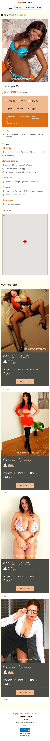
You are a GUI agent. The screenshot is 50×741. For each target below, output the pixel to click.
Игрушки (24, 169)
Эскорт (7, 165)
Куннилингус (10, 155)
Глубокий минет (11, 169)
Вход (39, 7)
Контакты (25, 725)
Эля (4, 596)
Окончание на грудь (13, 172)
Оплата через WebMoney (25, 722)
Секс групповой (39, 152)
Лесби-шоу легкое (31, 182)
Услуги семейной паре (23, 165)
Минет (26, 152)
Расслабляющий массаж (15, 195)
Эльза (5, 700)
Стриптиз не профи (12, 182)
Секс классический (12, 152)
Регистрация (29, 7)
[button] (25, 242)
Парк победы (35, 118)
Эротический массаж (34, 191)
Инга (5, 493)
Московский (25, 116)
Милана (6, 389)
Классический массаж (13, 191)
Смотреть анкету (25, 382)
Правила (25, 719)
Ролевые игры (30, 172)
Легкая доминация (12, 204)
